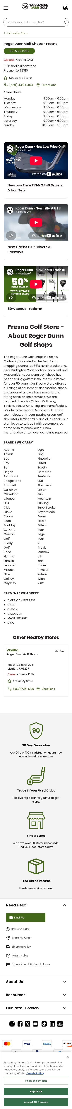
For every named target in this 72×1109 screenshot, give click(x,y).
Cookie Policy (35, 1073)
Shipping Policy (21, 947)
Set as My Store (20, 78)
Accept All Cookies (36, 1102)
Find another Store (16, 33)
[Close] (68, 1057)
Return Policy (20, 955)
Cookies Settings (36, 1080)
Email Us (19, 917)
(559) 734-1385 (23, 689)
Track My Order (22, 938)
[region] (36, 1080)
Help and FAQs (20, 929)
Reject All (36, 1091)
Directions (49, 85)
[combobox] (36, 22)
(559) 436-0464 (21, 85)
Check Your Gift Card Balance (31, 964)
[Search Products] (65, 22)
